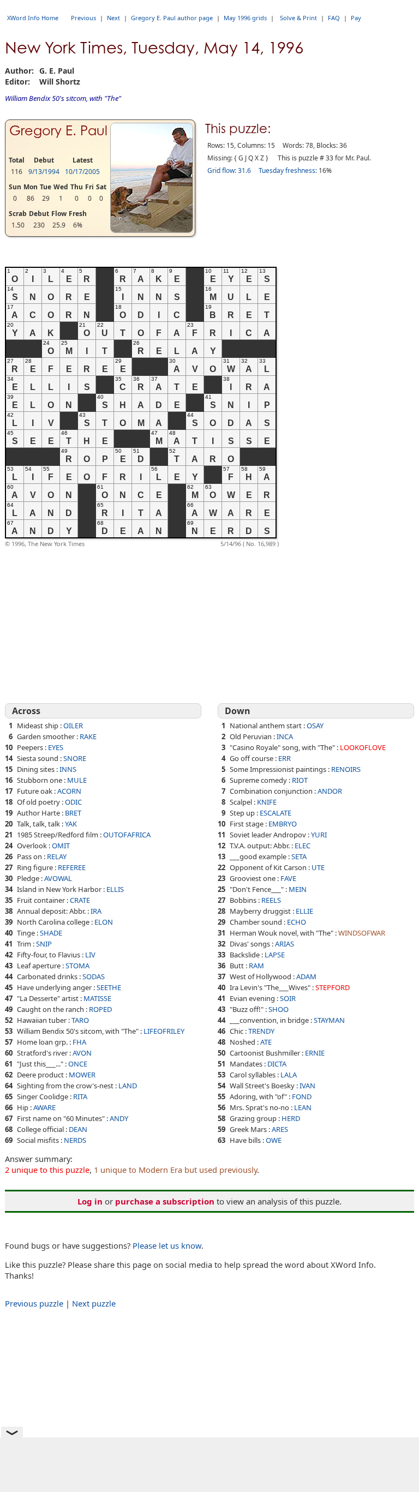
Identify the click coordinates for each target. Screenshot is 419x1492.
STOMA (77, 965)
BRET (73, 813)
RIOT (300, 780)
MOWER (82, 1075)
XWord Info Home (32, 18)
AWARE (44, 1107)
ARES (280, 1129)
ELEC (302, 845)
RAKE (88, 736)
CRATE (80, 900)
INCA (285, 736)
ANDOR (330, 791)
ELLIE (304, 911)
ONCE (77, 1064)
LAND (127, 1085)
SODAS (93, 976)
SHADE (51, 933)
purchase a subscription (164, 1201)
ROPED (100, 1009)
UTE (318, 867)
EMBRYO (282, 824)
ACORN (69, 791)
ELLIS (115, 889)
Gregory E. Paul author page (172, 18)
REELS (271, 900)
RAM (256, 965)
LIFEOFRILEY (163, 1031)
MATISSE (97, 998)
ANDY (119, 1118)
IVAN (307, 1085)
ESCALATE (275, 813)
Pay (356, 18)
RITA (80, 1096)
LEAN (303, 1107)
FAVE (288, 878)
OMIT (61, 845)
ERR (284, 758)
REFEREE (72, 867)
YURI (319, 835)
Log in (90, 1201)
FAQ (334, 18)
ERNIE (315, 1053)
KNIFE (267, 802)
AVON (82, 1053)
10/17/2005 (82, 171)
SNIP (44, 944)
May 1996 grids (245, 18)
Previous (83, 18)
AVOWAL (58, 878)
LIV (90, 955)
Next (113, 18)
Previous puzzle (34, 1303)
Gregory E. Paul (58, 131)
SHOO (278, 1009)
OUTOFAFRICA (127, 835)
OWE (274, 1140)
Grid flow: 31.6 (229, 170)
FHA (79, 1042)
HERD (291, 1118)
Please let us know (167, 1245)
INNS (67, 769)
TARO (80, 1020)
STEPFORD (332, 987)
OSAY (315, 725)
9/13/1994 (43, 171)
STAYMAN (329, 1020)
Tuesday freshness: (288, 170)
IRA (96, 911)
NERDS (75, 1140)
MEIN (298, 889)
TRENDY (261, 1031)
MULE (77, 780)
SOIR (288, 998)
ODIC (73, 802)
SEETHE (109, 987)
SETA (299, 856)
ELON (103, 922)
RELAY (57, 856)
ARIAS (284, 944)
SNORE (74, 758)
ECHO (296, 922)
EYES (55, 747)
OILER (73, 725)
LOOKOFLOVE (363, 747)
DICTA (276, 1064)
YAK (71, 824)
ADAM (306, 976)
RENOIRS (346, 769)
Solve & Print (298, 18)
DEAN (78, 1129)
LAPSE (275, 955)
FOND (302, 1096)
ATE (266, 1042)
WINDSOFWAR (361, 933)
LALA (288, 1075)
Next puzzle (94, 1303)
